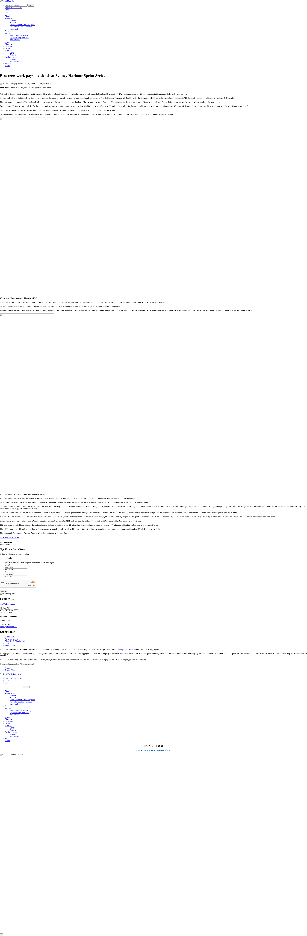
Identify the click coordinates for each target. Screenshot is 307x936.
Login (7, 10)
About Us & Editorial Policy (15, 641)
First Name (9, 570)
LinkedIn (8, 558)
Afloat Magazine (8, 17)
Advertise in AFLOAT (13, 8)
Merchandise (14, 29)
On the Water (7, 49)
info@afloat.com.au (7, 604)
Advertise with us (11, 639)
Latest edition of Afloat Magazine (22, 25)
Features (13, 20)
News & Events (8, 64)
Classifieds (9, 46)
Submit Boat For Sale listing (20, 35)
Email (7, 565)
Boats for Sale (8, 32)
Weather (13, 55)
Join (6, 12)
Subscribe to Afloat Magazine (21, 27)
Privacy (8, 643)
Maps (12, 53)
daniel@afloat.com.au (8, 627)
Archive (13, 22)
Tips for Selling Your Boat (19, 38)
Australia (13, 59)
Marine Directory (8, 43)
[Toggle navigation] (1, 70)
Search (30, 5)
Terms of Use (10, 645)
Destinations (9, 57)
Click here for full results (10, 538)
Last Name (9, 574)
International (14, 61)
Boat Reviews (15, 40)
